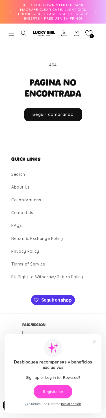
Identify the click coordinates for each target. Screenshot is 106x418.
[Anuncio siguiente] (95, 11)
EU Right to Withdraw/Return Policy (47, 276)
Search (18, 174)
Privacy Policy (25, 251)
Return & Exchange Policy (37, 238)
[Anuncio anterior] (10, 11)
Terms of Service (28, 264)
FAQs (16, 225)
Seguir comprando (53, 114)
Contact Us (22, 212)
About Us (20, 187)
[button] (11, 33)
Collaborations (26, 199)
